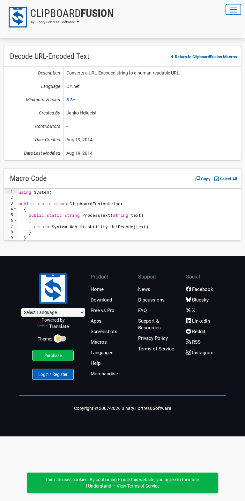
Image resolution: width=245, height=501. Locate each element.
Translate (59, 326)
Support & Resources (149, 324)
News (144, 289)
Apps (96, 321)
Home (97, 289)
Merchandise (104, 374)
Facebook (202, 289)
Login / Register (53, 374)
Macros (99, 342)
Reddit (198, 331)
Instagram (202, 353)
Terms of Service (156, 349)
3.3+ (70, 99)
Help (95, 363)
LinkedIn (201, 321)
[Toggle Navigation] (233, 9)
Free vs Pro (103, 310)
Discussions (151, 300)
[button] (59, 17)
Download (101, 300)
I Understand (98, 486)
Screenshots (104, 331)
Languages (102, 353)
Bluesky (200, 300)
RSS (196, 342)
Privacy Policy (153, 338)
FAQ (142, 310)
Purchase (53, 355)
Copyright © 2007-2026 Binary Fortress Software (122, 408)
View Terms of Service (138, 486)
